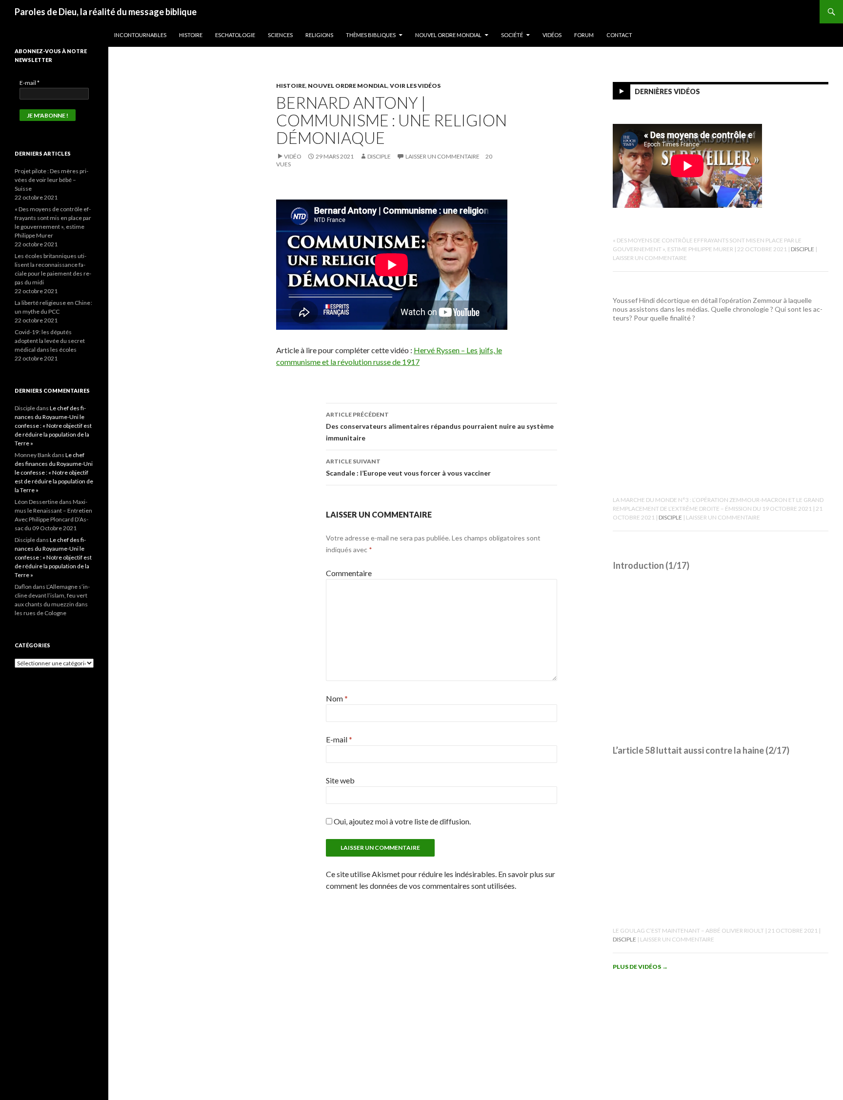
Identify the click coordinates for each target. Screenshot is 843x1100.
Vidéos (552, 35)
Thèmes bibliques (371, 35)
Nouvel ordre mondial (448, 35)
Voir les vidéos (415, 85)
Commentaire (349, 573)
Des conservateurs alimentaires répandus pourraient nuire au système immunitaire (440, 426)
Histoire (190, 35)
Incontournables (140, 35)
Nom (337, 698)
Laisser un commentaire (442, 156)
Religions (319, 35)
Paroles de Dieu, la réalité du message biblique (106, 11)
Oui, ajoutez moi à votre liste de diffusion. (401, 821)
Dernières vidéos (667, 91)
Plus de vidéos (640, 966)
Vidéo (292, 156)
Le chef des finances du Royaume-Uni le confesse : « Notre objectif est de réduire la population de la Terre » (53, 425)
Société (512, 35)
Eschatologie (235, 35)
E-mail (339, 739)
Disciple (379, 156)
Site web (340, 780)
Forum (584, 35)
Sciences (280, 35)
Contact (619, 35)
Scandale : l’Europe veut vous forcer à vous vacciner (408, 467)
